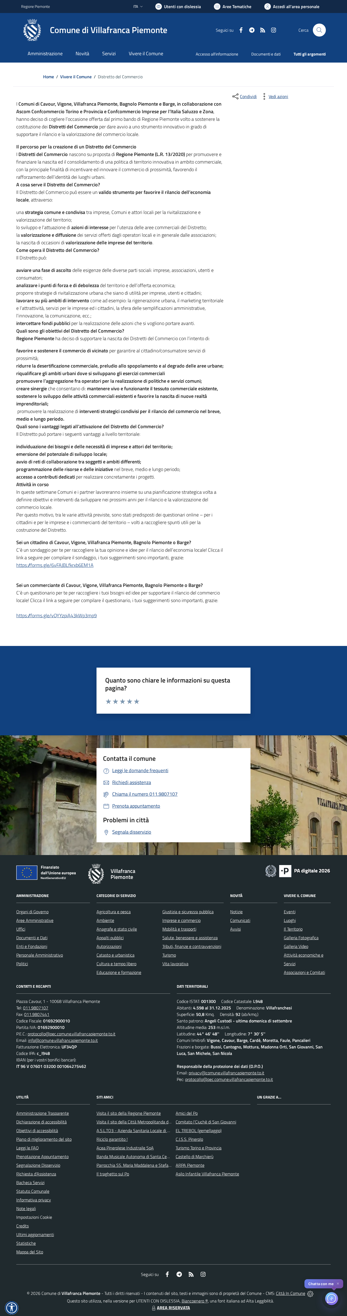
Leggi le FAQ (27, 1148)
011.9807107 (35, 1008)
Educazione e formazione (119, 972)
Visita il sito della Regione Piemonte (129, 1113)
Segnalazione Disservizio (38, 1165)
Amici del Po (187, 1113)
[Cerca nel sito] (319, 30)
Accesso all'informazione (217, 54)
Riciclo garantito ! (112, 1139)
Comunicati (240, 920)
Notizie (236, 911)
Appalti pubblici (110, 937)
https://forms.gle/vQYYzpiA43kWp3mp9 (56, 615)
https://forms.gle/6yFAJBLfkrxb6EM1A (55, 565)
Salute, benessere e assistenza (190, 937)
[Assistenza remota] (310, 1293)
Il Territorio (293, 929)
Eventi (289, 911)
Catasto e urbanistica (115, 955)
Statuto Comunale (32, 1191)
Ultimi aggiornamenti (35, 1234)
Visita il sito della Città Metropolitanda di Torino (139, 1122)
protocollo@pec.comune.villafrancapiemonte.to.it (71, 1034)
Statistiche (26, 1243)
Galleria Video (296, 946)
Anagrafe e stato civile (117, 929)
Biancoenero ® (195, 1301)
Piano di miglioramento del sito (44, 1139)
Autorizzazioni (109, 946)
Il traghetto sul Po (113, 1174)
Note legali (26, 1208)
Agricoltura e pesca (114, 911)
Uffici (20, 929)
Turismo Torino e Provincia (198, 1148)
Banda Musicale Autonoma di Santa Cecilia (135, 1156)
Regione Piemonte (35, 6)
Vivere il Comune (76, 76)
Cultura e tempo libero (116, 963)
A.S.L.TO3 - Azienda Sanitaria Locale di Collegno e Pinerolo (149, 1130)
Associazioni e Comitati (304, 972)
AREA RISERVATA (173, 1307)
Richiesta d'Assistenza (36, 1174)
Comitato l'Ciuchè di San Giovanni (206, 1122)
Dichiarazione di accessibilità (41, 1122)
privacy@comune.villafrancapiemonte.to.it (226, 1073)
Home (48, 76)
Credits (22, 1226)
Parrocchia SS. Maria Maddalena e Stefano (135, 1165)
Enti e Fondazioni (31, 946)
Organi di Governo (32, 911)
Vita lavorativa (175, 963)
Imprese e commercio (181, 920)
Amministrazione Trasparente (42, 1113)
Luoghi (290, 920)
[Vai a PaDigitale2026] (298, 870)
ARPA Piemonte (190, 1165)
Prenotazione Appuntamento (42, 1156)
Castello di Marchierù (194, 1156)
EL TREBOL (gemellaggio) (198, 1130)
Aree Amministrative (34, 920)
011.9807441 (36, 1014)
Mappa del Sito (29, 1252)
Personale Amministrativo (39, 955)
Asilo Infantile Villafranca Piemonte (207, 1174)
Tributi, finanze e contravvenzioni (191, 946)
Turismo (169, 955)
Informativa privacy (33, 1200)
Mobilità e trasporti (179, 929)
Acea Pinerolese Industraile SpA (125, 1148)
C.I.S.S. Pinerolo (189, 1139)
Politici (22, 963)
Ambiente (105, 920)
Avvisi (235, 929)
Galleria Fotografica (301, 937)
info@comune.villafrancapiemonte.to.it (63, 1040)
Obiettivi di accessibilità (37, 1130)
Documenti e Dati (31, 937)
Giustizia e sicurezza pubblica (188, 911)
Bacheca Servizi (30, 1182)
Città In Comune (290, 1293)
